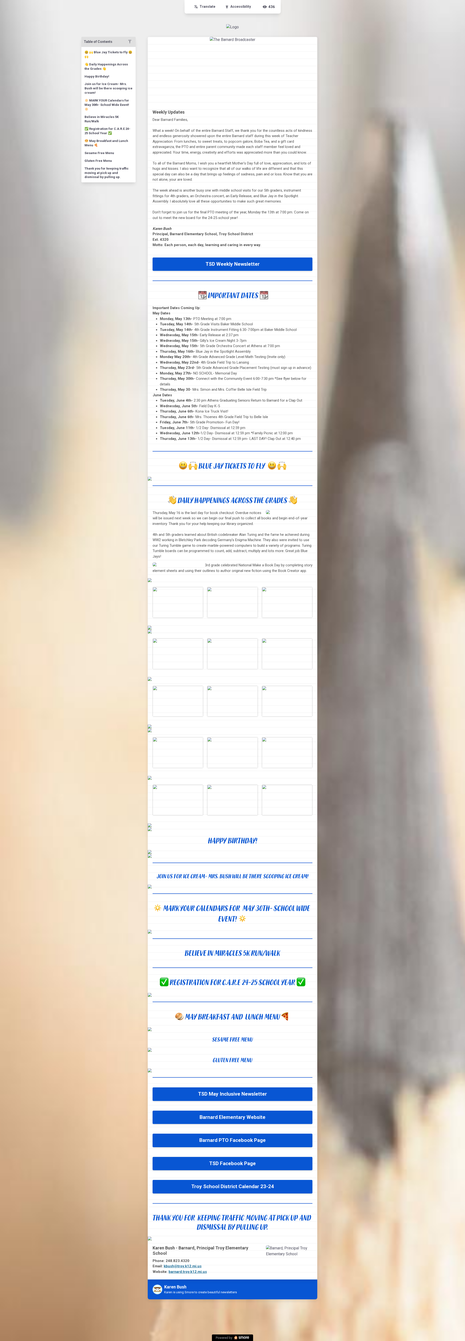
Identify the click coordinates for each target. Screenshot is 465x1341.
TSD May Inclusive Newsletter (232, 1094)
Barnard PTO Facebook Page (232, 1140)
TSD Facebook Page (232, 1163)
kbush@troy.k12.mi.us (183, 1266)
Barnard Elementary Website (232, 1117)
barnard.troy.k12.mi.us (188, 1272)
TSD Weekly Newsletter (233, 264)
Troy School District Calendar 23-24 (232, 1186)
